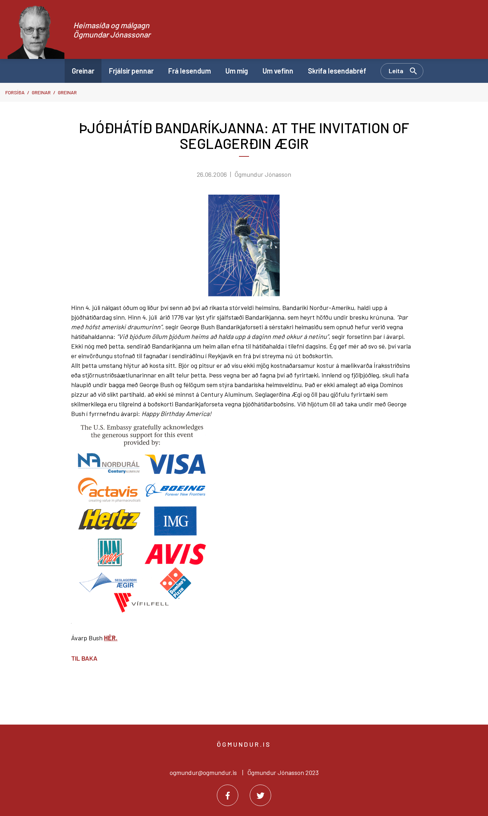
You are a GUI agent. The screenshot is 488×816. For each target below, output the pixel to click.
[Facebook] (227, 795)
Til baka (84, 658)
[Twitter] (260, 795)
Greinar (41, 92)
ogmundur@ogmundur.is (203, 772)
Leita (396, 71)
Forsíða (15, 92)
